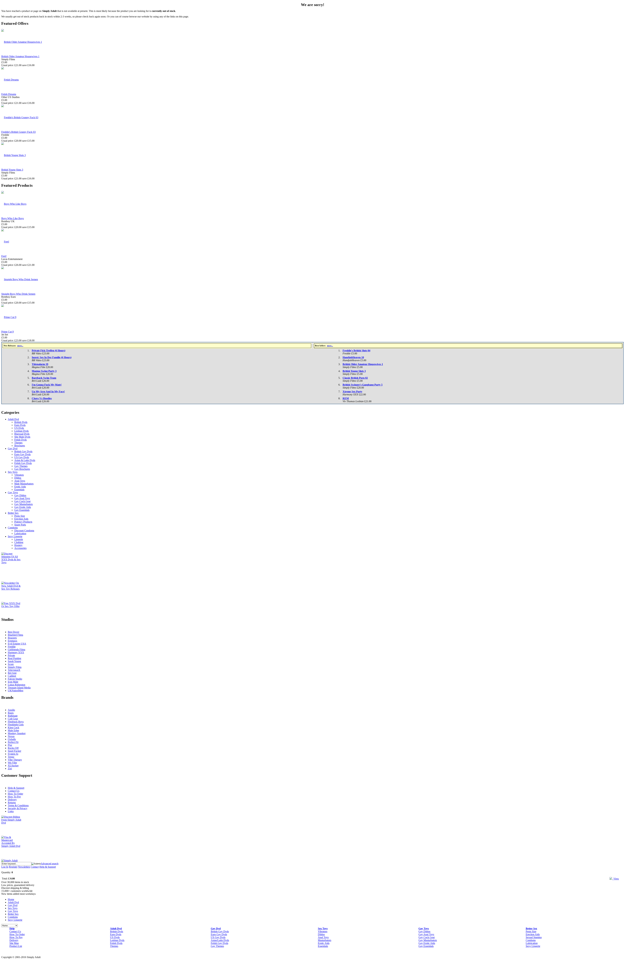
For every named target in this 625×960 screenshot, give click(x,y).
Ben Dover (13, 632)
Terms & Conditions (18, 805)
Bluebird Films (15, 634)
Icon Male (13, 681)
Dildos (17, 477)
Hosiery (18, 545)
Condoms (13, 527)
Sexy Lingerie (15, 536)
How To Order (15, 793)
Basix (11, 712)
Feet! (4, 256)
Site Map (14, 943)
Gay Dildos (20, 495)
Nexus (11, 736)
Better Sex (13, 513)
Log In (4, 866)
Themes (18, 442)
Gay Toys (13, 492)
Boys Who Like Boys (12, 218)
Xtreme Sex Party (352, 391)
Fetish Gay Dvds (23, 463)
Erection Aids (21, 518)
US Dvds (19, 428)
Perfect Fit (13, 742)
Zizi (10, 768)
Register (13, 866)
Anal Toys (19, 480)
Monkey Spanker (17, 733)
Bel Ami (12, 673)
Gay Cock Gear (22, 501)
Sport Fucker (14, 751)
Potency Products (23, 521)
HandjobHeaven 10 (353, 357)
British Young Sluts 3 (12, 169)
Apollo (11, 710)
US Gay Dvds (21, 457)
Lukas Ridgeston (16, 684)
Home (11, 899)
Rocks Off (13, 748)
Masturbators (324, 940)
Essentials (19, 489)
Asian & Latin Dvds (24, 460)
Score (11, 664)
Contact (35, 866)
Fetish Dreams (8, 94)
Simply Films (14, 667)
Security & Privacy (17, 808)
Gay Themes (21, 466)
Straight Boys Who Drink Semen (18, 293)
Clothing (18, 542)
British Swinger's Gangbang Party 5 (362, 384)
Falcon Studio (15, 678)
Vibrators (19, 474)
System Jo (13, 753)
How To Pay (14, 796)
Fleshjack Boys (16, 721)
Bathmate (13, 715)
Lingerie (18, 539)
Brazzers (12, 637)
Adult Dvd (13, 419)
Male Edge (13, 730)
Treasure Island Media (19, 687)
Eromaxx (12, 640)
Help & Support (16, 787)
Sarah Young (14, 661)
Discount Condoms (24, 530)
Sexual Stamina (534, 937)
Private (11, 655)
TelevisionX (14, 670)
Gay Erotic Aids (22, 507)
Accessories (20, 548)
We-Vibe (12, 762)
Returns (12, 802)
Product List (15, 946)
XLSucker (13, 765)
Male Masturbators (24, 483)
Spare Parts (20, 524)
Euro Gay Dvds (22, 454)
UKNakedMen (15, 690)
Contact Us (13, 790)
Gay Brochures (22, 469)
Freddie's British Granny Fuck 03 (18, 132)
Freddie (12, 646)
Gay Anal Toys (22, 498)
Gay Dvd (12, 448)
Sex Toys (12, 472)
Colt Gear (13, 718)
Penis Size (19, 516)
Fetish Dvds (20, 439)
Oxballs (12, 739)
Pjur (10, 745)
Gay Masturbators (23, 504)
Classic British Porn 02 (355, 377)
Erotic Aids (20, 486)
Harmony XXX (16, 652)
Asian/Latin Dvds (220, 940)
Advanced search (49, 863)
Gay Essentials (21, 510)
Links (11, 811)
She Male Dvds (22, 436)
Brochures (19, 445)
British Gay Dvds (23, 451)
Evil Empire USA (17, 643)
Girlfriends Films (16, 649)
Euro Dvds (20, 425)
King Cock (13, 727)
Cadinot (12, 676)
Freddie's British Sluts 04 (356, 350)
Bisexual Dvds (21, 433)
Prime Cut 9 (7, 331)
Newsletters (24, 866)
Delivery (12, 799)
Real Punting (14, 658)
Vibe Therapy (15, 759)
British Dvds (20, 422)
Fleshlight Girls (16, 724)
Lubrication (20, 533)
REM (346, 398)
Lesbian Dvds (21, 431)
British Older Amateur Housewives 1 (20, 56)
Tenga (11, 756)
